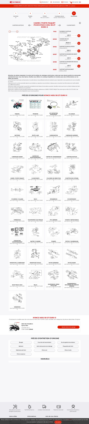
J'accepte (58, 422)
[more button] (76, 35)
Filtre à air (44, 350)
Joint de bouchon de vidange (44, 346)
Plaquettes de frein (68, 346)
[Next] (59, 25)
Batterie (21, 346)
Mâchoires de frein (21, 350)
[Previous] (30, 25)
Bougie (21, 342)
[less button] (72, 35)
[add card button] (78, 35)
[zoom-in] (17, 32)
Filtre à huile (68, 350)
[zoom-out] (10, 32)
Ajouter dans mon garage (68, 327)
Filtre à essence (21, 354)
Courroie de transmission (44, 342)
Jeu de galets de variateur (68, 342)
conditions (72, 5)
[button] (80, 23)
